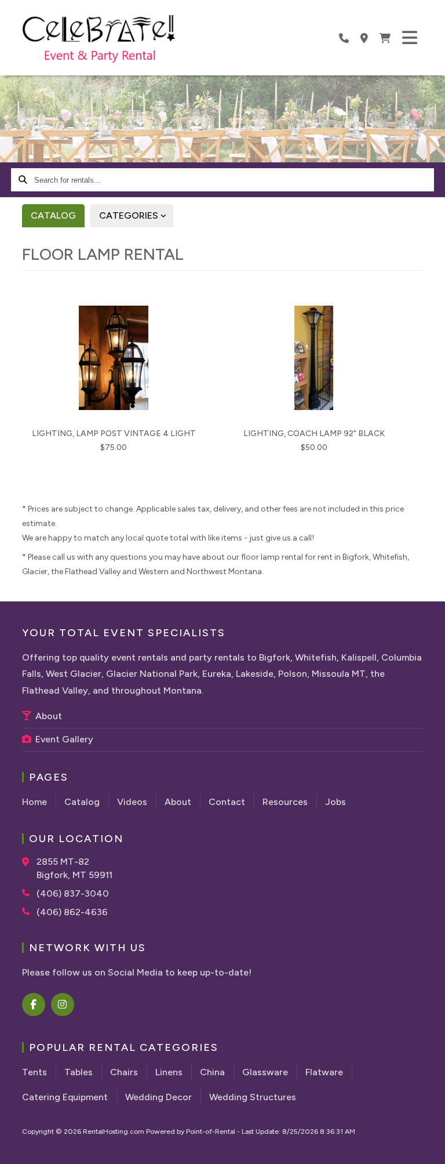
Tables (78, 1072)
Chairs (124, 1072)
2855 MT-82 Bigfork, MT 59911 (74, 868)
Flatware (324, 1072)
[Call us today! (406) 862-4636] (344, 37)
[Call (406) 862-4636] (29, 911)
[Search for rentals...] (22, 179)
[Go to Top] (428, 1147)
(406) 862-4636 (72, 912)
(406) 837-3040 (73, 893)
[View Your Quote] (385, 37)
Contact (227, 801)
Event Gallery (63, 739)
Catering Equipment (65, 1097)
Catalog (53, 215)
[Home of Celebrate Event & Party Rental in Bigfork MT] (99, 39)
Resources (285, 801)
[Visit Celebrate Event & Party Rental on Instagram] (63, 1004)
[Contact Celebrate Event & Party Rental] (364, 37)
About (47, 715)
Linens (169, 1072)
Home (34, 801)
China (212, 1072)
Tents (34, 1072)
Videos (132, 801)
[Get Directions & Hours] (29, 861)
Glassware (265, 1072)
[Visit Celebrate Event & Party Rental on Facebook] (34, 1004)
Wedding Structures (252, 1097)
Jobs (335, 801)
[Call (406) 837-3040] (29, 892)
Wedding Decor (158, 1097)
